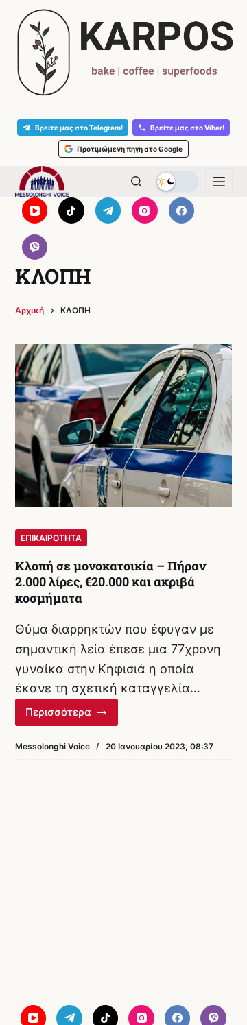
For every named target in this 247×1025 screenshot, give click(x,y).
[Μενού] (219, 181)
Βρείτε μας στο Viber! (187, 127)
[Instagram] (145, 210)
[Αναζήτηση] (136, 181)
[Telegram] (108, 210)
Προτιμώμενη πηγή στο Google (130, 149)
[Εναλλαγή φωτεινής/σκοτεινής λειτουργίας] (177, 182)
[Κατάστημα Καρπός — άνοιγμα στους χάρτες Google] (123, 52)
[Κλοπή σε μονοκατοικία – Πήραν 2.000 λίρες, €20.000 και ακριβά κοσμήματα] (124, 425)
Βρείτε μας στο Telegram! (79, 127)
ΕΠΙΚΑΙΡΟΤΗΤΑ (51, 538)
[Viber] (35, 247)
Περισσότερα (72, 716)
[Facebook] (182, 210)
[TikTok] (71, 210)
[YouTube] (35, 210)
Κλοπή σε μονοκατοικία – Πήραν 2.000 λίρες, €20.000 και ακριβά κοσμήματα (110, 581)
